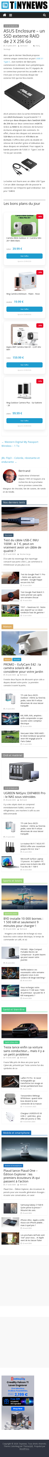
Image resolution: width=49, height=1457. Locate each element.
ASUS (37, 46)
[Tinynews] (4, 15)
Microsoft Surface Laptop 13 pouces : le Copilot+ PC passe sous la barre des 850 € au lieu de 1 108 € (33, 862)
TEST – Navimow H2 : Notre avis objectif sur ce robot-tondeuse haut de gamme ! (33, 610)
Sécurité (17, 659)
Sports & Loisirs (11, 914)
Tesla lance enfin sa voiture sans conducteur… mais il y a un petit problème (24, 1050)
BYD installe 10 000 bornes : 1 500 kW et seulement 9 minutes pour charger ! (23, 922)
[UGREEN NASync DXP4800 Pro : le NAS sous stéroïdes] (24, 761)
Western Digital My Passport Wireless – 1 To (19, 443)
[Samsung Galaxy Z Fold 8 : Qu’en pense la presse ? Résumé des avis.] (10, 1203)
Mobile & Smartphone (13, 1165)
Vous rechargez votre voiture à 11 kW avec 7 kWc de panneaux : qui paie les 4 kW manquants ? (33, 991)
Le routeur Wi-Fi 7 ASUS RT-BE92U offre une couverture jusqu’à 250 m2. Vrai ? (33, 846)
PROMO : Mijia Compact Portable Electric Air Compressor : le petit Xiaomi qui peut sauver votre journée (33, 954)
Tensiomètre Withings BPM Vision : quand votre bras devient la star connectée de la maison (31, 1099)
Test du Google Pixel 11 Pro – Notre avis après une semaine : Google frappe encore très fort (33, 578)
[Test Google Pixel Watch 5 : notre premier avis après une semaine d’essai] (10, 591)
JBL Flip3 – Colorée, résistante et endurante (20, 459)
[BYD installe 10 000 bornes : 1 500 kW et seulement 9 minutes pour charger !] (24, 887)
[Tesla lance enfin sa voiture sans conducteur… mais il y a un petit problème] (24, 1015)
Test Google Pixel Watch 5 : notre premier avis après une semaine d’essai (33, 595)
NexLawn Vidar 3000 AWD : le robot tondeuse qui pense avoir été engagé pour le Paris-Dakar (33, 737)
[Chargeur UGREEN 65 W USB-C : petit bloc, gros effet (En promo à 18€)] (10, 1112)
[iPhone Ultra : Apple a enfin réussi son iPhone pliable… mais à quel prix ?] (10, 1218)
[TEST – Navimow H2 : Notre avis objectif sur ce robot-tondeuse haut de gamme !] (10, 606)
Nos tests (8, 535)
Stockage (7, 49)
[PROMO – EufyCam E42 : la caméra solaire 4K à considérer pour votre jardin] (24, 632)
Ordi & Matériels (11, 26)
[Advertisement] (24, 1280)
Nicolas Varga (25, 554)
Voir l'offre (24, 256)
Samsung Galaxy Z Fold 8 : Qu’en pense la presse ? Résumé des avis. (32, 1207)
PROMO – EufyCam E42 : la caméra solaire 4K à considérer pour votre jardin (23, 668)
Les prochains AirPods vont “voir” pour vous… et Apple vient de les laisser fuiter (33, 1238)
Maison (7, 659)
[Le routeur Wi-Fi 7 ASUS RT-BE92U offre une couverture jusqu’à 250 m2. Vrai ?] (10, 842)
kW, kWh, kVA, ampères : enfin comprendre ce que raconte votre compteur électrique (32, 719)
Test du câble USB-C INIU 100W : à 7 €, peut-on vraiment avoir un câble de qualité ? (22, 545)
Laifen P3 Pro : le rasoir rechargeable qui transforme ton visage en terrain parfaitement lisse (32, 1082)
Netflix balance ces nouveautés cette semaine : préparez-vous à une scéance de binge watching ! (33, 973)
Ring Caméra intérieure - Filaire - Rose (23, 294)
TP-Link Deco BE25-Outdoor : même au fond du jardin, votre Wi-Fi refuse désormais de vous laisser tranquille (33, 700)
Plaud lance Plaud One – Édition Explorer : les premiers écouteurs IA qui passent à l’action (22, 1175)
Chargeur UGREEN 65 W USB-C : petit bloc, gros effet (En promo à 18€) (31, 1116)
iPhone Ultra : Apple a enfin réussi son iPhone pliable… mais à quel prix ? (32, 1223)
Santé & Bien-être (11, 1042)
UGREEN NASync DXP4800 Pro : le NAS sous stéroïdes (24, 795)
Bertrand (24, 46)
